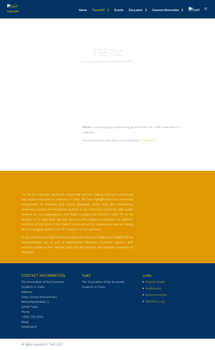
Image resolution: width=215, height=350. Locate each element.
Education (136, 10)
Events (118, 10)
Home (83, 10)
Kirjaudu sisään (155, 282)
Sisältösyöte (153, 288)
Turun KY (98, 10)
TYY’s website (148, 140)
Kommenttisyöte (156, 295)
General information (165, 10)
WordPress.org (155, 301)
